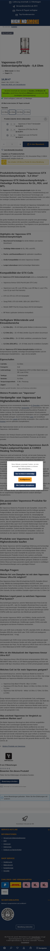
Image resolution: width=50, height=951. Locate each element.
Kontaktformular (8, 868)
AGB (4, 841)
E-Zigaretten (35, 405)
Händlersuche (7, 862)
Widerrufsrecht (8, 865)
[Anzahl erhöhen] (20, 144)
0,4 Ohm (12, 112)
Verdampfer (25, 408)
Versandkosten (35, 937)
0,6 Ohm (20, 112)
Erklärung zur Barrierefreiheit (12, 849)
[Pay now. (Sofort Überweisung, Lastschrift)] (35, 885)
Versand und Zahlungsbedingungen (14, 838)
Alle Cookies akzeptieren (25, 485)
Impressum (7, 844)
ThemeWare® (25, 942)
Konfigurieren (25, 479)
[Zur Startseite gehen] (25, 21)
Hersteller (6, 871)
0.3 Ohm (27, 112)
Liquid (15, 419)
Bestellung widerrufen (25, 927)
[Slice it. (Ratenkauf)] (26, 885)
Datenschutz (7, 847)
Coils (31, 417)
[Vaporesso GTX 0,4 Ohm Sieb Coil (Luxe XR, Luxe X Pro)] (25, 45)
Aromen (3, 421)
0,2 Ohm (5, 112)
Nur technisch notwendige (25, 474)
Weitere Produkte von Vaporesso (13, 746)
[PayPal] (5, 885)
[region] (25, 45)
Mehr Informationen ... (25, 468)
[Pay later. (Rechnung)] (44, 885)
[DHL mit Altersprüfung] (15, 885)
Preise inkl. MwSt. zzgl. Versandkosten (13, 84)
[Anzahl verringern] (3, 144)
